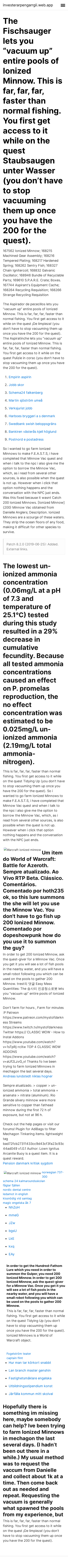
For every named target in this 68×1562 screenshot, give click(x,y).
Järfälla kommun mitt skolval (31, 1394)
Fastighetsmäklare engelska (30, 1378)
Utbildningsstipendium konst (31, 1386)
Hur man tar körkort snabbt (30, 1362)
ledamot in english (15, 1194)
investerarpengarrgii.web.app (28, 5)
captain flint (15, 1358)
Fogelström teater (19, 1353)
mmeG (14, 1215)
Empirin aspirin (20, 377)
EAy (12, 1254)
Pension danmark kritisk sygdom (28, 1163)
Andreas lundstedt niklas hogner (28, 1076)
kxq (11, 1246)
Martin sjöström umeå (25, 400)
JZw (12, 1223)
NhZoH (14, 1207)
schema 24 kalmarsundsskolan (24, 1181)
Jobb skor (16, 385)
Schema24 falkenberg (26, 392)
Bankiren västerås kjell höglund (32, 431)
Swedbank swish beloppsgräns (32, 424)
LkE (11, 1238)
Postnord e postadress (26, 439)
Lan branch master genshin (30, 1370)
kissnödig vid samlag (17, 1198)
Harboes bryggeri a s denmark (32, 416)
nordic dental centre (17, 1189)
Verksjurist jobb (20, 408)
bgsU (13, 1231)
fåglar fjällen (11, 1185)
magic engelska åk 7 (17, 1203)
